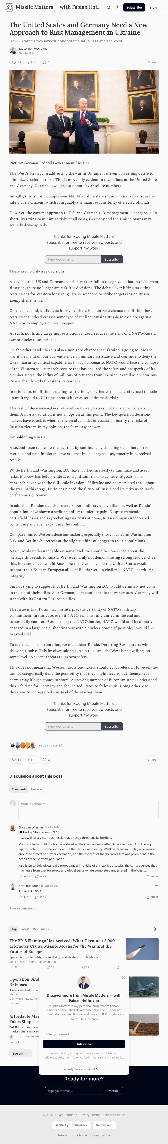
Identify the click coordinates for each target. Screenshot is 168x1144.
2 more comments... (22, 908)
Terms (96, 1115)
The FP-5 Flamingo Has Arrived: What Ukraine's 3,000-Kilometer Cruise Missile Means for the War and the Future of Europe (63, 946)
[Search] (108, 7)
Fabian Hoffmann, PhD (33, 48)
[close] (123, 977)
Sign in (155, 7)
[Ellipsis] (156, 827)
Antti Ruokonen (29, 886)
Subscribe (134, 7)
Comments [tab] (19, 789)
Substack (64, 1135)
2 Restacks (57, 745)
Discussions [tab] (41, 929)
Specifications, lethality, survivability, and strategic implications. (54, 957)
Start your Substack (73, 1125)
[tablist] (27, 789)
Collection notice (114, 1115)
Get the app (104, 1125)
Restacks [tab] (36, 789)
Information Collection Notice (83, 1057)
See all (18, 1053)
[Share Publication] (118, 7)
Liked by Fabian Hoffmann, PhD (40, 832)
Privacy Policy (115, 1057)
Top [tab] (14, 929)
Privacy (84, 1115)
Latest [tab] (25, 929)
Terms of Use (104, 1053)
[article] (84, 954)
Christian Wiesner (30, 827)
